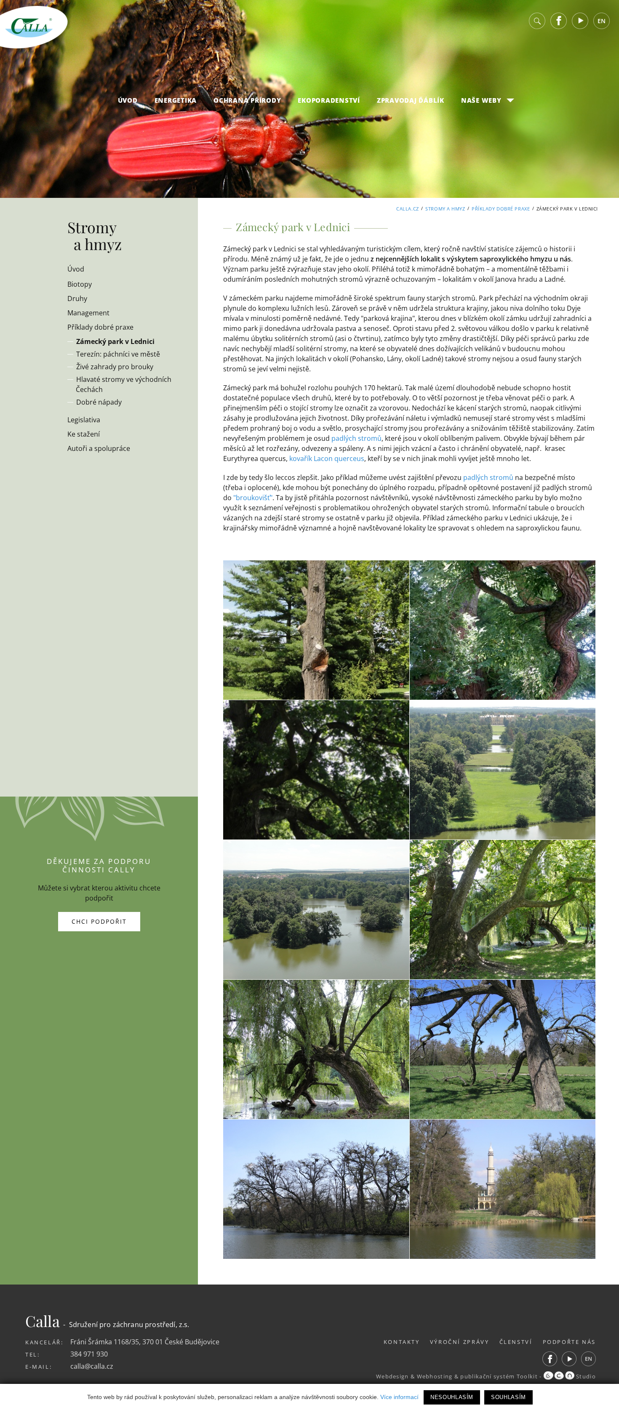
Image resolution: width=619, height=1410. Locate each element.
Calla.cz (407, 208)
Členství (516, 1342)
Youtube (580, 21)
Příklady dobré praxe (501, 208)
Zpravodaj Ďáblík (410, 100)
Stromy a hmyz (445, 208)
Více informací (399, 1397)
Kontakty (402, 1342)
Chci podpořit (99, 921)
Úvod (128, 100)
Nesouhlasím (451, 1397)
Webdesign (392, 1376)
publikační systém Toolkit (499, 1376)
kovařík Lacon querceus (326, 458)
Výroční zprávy (459, 1342)
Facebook (559, 21)
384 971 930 (89, 1354)
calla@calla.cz (91, 1366)
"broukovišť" (252, 497)
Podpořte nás (569, 1342)
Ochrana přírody (247, 100)
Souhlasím (508, 1397)
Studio (585, 1376)
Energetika (176, 100)
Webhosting (435, 1376)
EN (602, 21)
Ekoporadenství (329, 100)
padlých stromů (356, 438)
